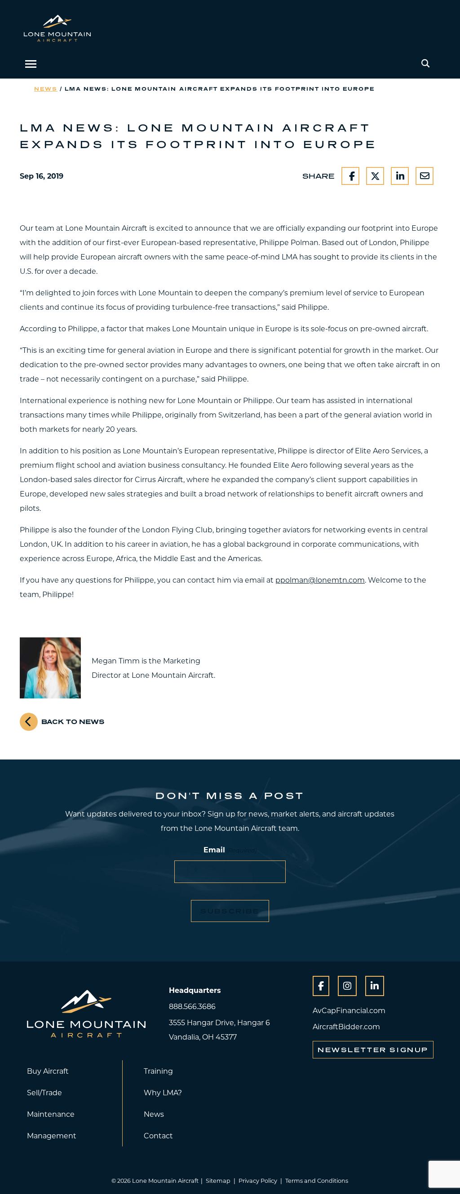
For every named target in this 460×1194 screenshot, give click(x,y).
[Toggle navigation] (31, 64)
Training (158, 1070)
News (46, 89)
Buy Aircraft (48, 1070)
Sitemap (218, 1180)
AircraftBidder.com (346, 1026)
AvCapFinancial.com (349, 1010)
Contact (158, 1135)
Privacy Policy (258, 1180)
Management (51, 1135)
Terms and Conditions (316, 1180)
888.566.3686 (192, 1006)
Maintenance (51, 1114)
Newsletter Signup (373, 1050)
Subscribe (229, 911)
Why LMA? (163, 1092)
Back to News (73, 721)
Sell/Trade (44, 1092)
